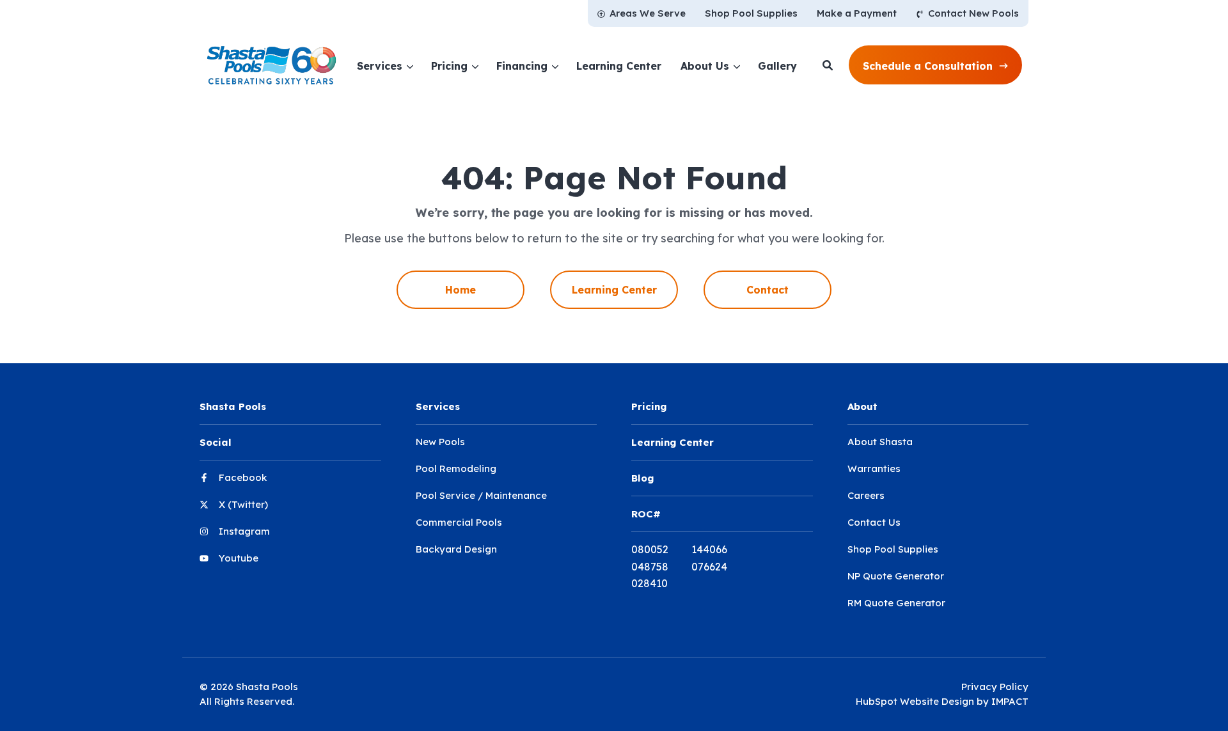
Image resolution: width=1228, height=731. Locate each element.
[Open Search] (827, 65)
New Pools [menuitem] (440, 442)
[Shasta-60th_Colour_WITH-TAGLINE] (272, 65)
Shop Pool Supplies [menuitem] (892, 549)
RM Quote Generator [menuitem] (896, 603)
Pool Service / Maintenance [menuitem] (481, 495)
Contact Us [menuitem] (874, 522)
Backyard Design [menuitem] (456, 549)
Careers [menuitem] (866, 495)
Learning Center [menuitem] (614, 289)
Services (379, 65)
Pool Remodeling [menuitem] (456, 468)
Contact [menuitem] (767, 289)
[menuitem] (641, 13)
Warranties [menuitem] (874, 468)
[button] (935, 65)
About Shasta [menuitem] (880, 442)
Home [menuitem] (460, 289)
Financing (521, 65)
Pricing (449, 65)
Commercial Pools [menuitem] (459, 522)
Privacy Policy (994, 686)
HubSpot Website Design (915, 701)
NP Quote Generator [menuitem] (895, 576)
